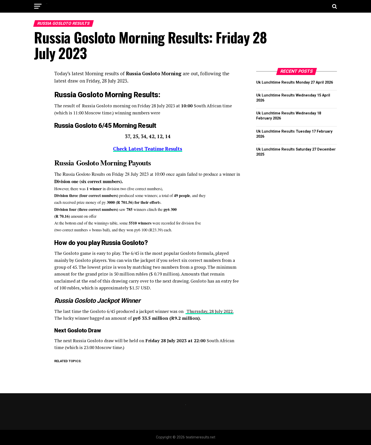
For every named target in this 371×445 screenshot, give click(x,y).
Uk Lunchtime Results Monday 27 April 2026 (294, 82)
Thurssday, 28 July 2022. (209, 311)
